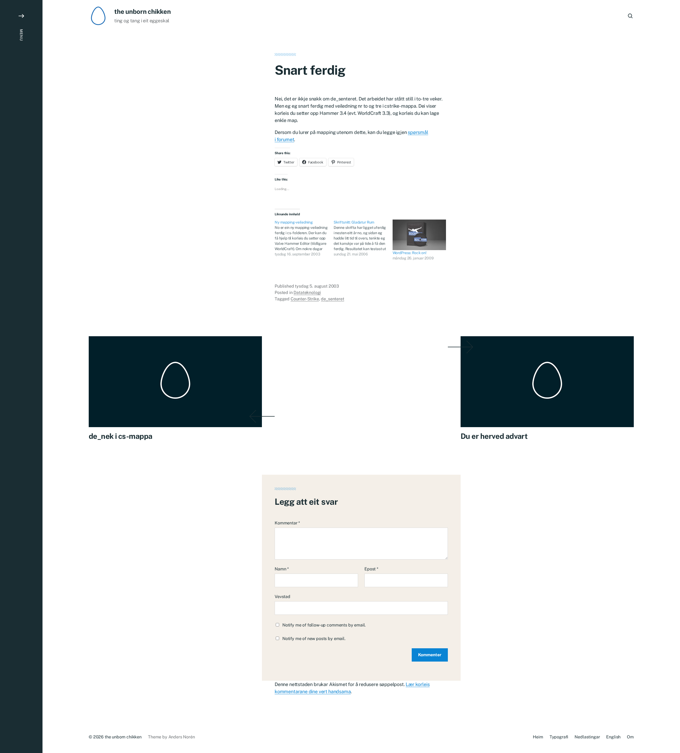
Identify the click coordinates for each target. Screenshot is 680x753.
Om (630, 736)
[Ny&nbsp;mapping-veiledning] (304, 238)
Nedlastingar (587, 736)
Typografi (559, 736)
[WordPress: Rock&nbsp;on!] (419, 235)
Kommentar (287, 522)
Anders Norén (181, 736)
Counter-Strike (305, 298)
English (613, 736)
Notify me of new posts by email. (314, 638)
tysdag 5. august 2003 (317, 286)
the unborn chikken (142, 11)
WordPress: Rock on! (410, 253)
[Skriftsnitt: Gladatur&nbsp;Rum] (363, 238)
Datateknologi (307, 292)
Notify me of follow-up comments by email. (324, 625)
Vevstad (282, 596)
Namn (282, 568)
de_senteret (332, 298)
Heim (538, 736)
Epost (371, 568)
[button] (21, 376)
